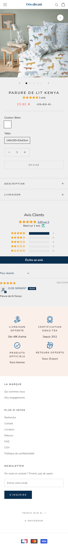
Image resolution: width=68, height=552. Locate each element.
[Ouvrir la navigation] (5, 4)
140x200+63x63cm (17, 140)
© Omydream (34, 520)
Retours (8, 435)
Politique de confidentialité (19, 453)
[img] (8, 283)
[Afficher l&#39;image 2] (30, 83)
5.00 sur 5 (43, 222)
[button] (31, 97)
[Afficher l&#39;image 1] (26, 83)
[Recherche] (56, 4)
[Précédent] (19, 83)
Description (14, 183)
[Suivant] (48, 83)
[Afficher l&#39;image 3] (34, 83)
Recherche (10, 417)
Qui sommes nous (14, 391)
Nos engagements (14, 397)
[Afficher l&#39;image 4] (38, 83)
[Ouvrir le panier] (63, 4)
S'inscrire (18, 494)
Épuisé (34, 165)
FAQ (6, 441)
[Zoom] (60, 18)
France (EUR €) (32, 513)
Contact (8, 423)
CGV (7, 447)
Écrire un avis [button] (34, 260)
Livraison (12, 194)
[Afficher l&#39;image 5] (41, 83)
